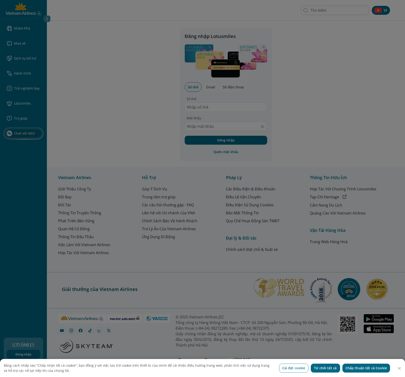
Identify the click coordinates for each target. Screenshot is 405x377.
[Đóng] (399, 368)
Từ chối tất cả (325, 368)
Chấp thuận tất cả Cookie (366, 368)
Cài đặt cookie (293, 368)
